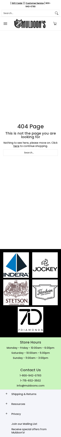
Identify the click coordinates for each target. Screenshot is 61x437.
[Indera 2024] (16, 265)
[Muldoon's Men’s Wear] (30, 23)
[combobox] (28, 13)
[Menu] (5, 23)
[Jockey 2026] (45, 265)
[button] (55, 23)
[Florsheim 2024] (45, 292)
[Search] (56, 13)
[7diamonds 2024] (30, 320)
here (16, 146)
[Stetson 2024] (16, 292)
